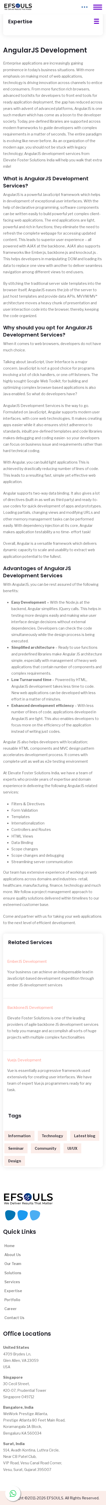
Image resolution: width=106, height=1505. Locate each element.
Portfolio (12, 1300)
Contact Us (14, 1317)
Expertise (13, 1291)
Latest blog (84, 1136)
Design (14, 1161)
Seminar (16, 1148)
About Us (12, 1254)
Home (9, 1245)
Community (45, 1148)
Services (12, 1282)
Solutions (12, 1273)
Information (19, 1136)
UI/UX (72, 1148)
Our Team (12, 1263)
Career (10, 1309)
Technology (52, 1136)
